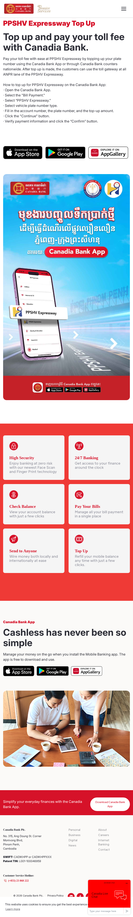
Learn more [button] (13, 909)
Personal (74, 830)
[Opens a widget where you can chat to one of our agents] (109, 897)
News (72, 845)
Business (74, 835)
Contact (104, 849)
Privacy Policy (55, 895)
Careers (103, 835)
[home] (19, 9)
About (102, 830)
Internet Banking (103, 842)
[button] (124, 9)
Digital (73, 840)
